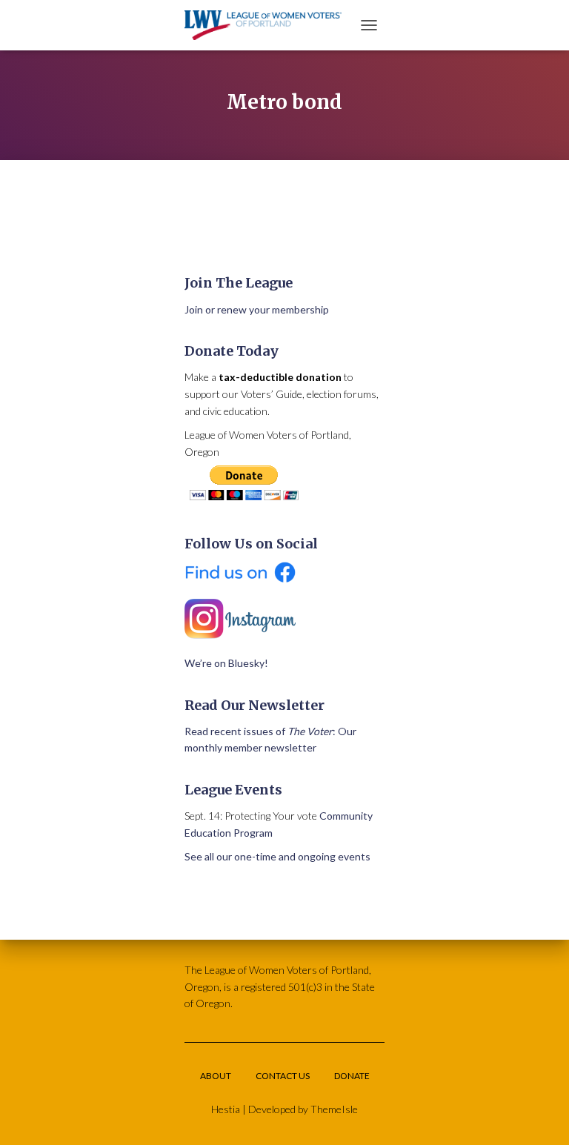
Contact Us (283, 1075)
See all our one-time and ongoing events (277, 856)
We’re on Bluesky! (226, 663)
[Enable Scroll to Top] (540, 1115)
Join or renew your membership (256, 309)
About (215, 1075)
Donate (352, 1075)
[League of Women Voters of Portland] (268, 25)
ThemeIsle (334, 1109)
